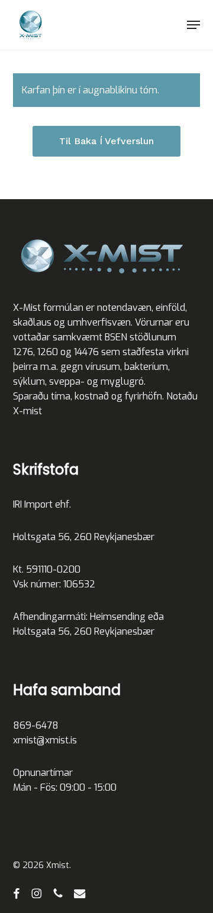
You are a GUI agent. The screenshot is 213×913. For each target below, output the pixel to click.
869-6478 (36, 725)
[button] (193, 25)
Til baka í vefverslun (106, 141)
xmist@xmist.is (45, 740)
